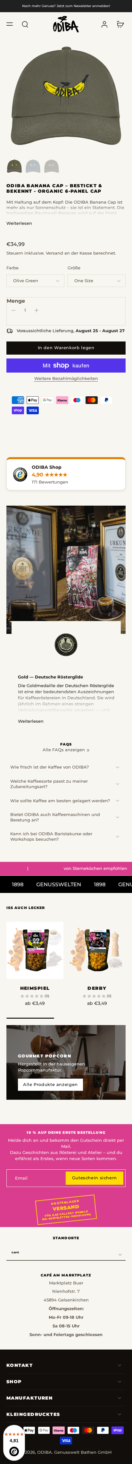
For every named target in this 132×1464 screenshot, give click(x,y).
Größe (74, 267)
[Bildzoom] (66, 96)
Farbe (12, 267)
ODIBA (44, 1452)
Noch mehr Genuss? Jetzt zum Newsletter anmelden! (66, 6)
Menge (16, 301)
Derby (96, 988)
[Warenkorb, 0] (118, 24)
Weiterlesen (19, 223)
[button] (10, 24)
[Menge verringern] (13, 310)
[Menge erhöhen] (36, 310)
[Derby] (97, 950)
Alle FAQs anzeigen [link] (64, 749)
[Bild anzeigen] (14, 166)
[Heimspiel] (34, 950)
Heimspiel (35, 988)
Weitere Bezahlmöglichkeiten (66, 379)
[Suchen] (25, 24)
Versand (55, 253)
